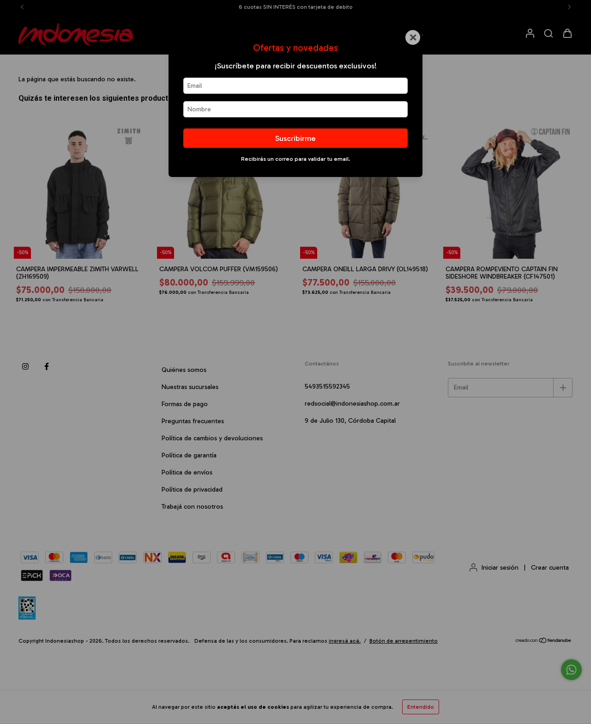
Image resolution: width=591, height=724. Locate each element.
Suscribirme (295, 138)
